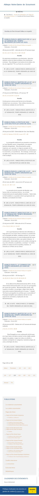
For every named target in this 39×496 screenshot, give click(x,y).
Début (5, 368)
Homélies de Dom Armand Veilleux (15, 422)
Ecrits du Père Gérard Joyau (14, 437)
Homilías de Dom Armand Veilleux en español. (19, 45)
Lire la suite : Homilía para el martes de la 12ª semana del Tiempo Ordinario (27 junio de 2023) (20, 112)
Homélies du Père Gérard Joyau (15, 436)
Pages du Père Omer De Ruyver (14, 429)
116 (5, 375)
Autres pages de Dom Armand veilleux (16, 423)
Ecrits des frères (10, 467)
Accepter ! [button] (32, 490)
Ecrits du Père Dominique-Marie (14, 451)
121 (29, 375)
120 (24, 375)
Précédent (13, 368)
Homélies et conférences (13, 417)
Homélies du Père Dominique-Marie (15, 450)
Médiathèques (10, 471)
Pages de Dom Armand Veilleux (14, 420)
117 (10, 375)
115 (29, 368)
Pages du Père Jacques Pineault (14, 440)
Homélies (10, 431)
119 (19, 375)
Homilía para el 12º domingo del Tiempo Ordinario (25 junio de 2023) (17, 266)
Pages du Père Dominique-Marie (14, 448)
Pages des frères (10, 412)
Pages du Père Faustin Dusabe (14, 446)
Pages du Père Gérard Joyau (13, 434)
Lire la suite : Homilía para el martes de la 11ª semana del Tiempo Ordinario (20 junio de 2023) (20, 349)
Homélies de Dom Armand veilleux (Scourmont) (18, 425)
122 (34, 375)
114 (25, 368)
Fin (12, 382)
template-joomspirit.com (38, 472)
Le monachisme (10, 463)
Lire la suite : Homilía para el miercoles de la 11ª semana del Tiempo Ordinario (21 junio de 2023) (19, 254)
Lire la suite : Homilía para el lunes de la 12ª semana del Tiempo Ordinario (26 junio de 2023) (19, 204)
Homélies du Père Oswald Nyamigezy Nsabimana (18, 456)
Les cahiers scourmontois (13, 408)
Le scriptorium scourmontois (14, 404)
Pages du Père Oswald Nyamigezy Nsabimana (17, 454)
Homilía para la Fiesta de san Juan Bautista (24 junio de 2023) (17, 122)
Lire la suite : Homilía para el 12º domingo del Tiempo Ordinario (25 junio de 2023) (20, 305)
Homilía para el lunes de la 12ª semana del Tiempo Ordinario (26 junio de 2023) (18, 173)
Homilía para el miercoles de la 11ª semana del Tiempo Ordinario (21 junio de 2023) (18, 214)
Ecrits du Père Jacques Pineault (15, 442)
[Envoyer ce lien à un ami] (35, 39)
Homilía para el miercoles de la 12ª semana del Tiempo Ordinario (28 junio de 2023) (17, 40)
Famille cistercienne (11, 460)
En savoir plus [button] (19, 491)
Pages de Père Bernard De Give (14, 427)
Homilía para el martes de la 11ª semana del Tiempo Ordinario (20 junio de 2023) (18, 315)
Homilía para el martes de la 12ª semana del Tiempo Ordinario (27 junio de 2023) (18, 83)
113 (20, 368)
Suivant (6, 382)
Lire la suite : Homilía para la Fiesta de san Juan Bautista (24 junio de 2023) (20, 162)
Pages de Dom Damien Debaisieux (15, 415)
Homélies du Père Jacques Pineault (15, 443)
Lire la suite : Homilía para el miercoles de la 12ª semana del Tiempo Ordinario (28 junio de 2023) (19, 71)
